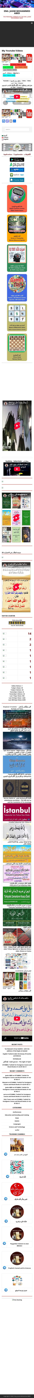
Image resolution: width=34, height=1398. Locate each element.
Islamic (17, 1121)
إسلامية (17, 1130)
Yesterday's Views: (16, 692)
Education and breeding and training (17, 1115)
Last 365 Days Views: (15, 700)
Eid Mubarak (17, 1059)
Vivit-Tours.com (9, 1099)
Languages (17, 1124)
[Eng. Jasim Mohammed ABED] (17, 6)
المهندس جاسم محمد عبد (20, 1154)
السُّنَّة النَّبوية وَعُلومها (21, 1221)
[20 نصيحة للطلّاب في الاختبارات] (2, 557)
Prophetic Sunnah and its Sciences (19, 1268)
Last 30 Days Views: (15, 698)
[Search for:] (17, 129)
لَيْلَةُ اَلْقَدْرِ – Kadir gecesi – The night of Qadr (17, 1062)
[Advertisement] (17, 36)
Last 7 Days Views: (16, 696)
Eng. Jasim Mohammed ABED (22, 1396)
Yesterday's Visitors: (16, 694)
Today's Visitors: (16, 690)
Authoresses (17, 1112)
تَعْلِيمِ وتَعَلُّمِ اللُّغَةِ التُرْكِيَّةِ (21, 1199)
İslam (17, 1118)
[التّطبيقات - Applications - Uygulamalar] (17, 150)
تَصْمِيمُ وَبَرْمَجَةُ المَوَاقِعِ (21, 1290)
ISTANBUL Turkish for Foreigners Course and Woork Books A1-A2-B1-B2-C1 (17, 1077)
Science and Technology (17, 1127)
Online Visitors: (17, 686)
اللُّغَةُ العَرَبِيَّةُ (22, 1177)
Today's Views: (16, 688)
